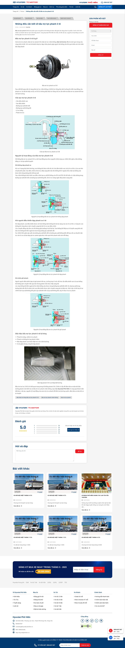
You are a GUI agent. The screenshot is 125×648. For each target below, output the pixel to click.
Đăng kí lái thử (38, 599)
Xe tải (22, 7)
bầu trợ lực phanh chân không (50, 397)
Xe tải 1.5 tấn (58, 596)
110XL (55, 582)
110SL (49, 582)
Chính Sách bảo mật (101, 599)
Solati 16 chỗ (79, 596)
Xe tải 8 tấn (42, 582)
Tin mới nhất (17, 18)
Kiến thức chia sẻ (66, 18)
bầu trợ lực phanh (66, 397)
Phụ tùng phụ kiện (61, 7)
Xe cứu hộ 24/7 (100, 606)
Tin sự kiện (40, 18)
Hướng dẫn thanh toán (102, 596)
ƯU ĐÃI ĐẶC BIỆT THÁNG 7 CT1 (57, 537)
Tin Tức (15, 599)
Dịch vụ (51, 7)
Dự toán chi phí (38, 603)
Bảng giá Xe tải (38, 596)
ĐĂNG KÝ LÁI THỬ (105, 7)
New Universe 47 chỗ (81, 599)
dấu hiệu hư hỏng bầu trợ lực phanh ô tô (28, 397)
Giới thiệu (16, 596)
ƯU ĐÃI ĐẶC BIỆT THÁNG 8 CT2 (23, 495)
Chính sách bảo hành (101, 603)
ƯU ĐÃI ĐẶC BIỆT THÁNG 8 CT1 (57, 495)
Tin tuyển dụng (51, 18)
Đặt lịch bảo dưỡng (40, 609)
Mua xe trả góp (38, 606)
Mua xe (45, 7)
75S (65, 582)
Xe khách (29, 7)
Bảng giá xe (37, 7)
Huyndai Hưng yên (18, 582)
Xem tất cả (17, 506)
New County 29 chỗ (81, 603)
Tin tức (71, 7)
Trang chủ (16, 7)
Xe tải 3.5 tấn (58, 603)
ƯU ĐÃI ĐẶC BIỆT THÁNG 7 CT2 (23, 537)
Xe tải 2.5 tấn (58, 599)
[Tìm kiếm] (95, 7)
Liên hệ (78, 7)
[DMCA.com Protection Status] (86, 626)
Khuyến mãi (29, 18)
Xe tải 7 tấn (33, 582)
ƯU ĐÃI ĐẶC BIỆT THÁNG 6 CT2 (91, 537)
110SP (61, 582)
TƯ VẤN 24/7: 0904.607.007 (46, 645)
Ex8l (27, 582)
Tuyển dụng (17, 603)
